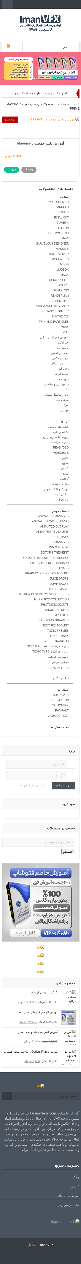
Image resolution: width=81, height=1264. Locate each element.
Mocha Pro (60, 259)
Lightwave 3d (58, 233)
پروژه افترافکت (59, 442)
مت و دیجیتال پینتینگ (56, 394)
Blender (62, 212)
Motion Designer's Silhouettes (44, 594)
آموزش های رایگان (68, 1195)
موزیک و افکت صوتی (56, 489)
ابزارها (65, 421)
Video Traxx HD (57, 641)
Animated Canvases (53, 516)
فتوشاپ (64, 379)
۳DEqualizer (59, 202)
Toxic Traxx (59, 636)
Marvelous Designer (52, 243)
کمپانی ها (63, 689)
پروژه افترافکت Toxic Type (50, 651)
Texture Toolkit (56, 625)
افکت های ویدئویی (58, 426)
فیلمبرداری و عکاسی (56, 384)
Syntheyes (60, 316)
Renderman (60, 295)
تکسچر (64, 468)
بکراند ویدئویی (60, 432)
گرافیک (64, 478)
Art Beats (61, 695)
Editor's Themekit (54, 552)
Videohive (61, 452)
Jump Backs (59, 583)
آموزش (64, 196)
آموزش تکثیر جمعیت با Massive (40, 143)
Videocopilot (58, 715)
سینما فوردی (61, 373)
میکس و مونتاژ (60, 494)
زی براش (63, 368)
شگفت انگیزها (60, 678)
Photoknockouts (55, 604)
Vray (65, 327)
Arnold (63, 207)
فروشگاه (64, 104)
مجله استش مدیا (59, 727)
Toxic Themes (58, 630)
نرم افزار (63, 499)
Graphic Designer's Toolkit (47, 573)
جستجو (68, 851)
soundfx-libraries (54, 620)
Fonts (64, 568)
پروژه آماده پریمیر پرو (56, 437)
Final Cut (61, 217)
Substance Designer (52, 306)
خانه (76, 104)
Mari (65, 238)
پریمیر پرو (63, 347)
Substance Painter (54, 311)
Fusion (63, 228)
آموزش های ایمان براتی (54, 337)
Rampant (62, 710)
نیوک (66, 405)
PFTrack (62, 274)
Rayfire (63, 285)
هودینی (64, 410)
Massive (62, 248)
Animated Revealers (52, 531)
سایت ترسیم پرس (68, 1205)
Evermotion (59, 700)
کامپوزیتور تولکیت (58, 656)
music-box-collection (51, 599)
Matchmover (59, 254)
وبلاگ (76, 1177)
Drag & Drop (59, 547)
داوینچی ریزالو (60, 363)
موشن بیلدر (62, 399)
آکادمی (75, 1186)
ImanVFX (47, 1245)
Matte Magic (59, 589)
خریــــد (11, 169)
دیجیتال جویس (60, 511)
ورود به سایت (63, 785)
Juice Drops (59, 578)
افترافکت (63, 342)
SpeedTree (60, 300)
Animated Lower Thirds (50, 521)
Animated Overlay (54, 526)
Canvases (61, 542)
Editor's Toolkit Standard (48, 563)
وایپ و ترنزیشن (59, 667)
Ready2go (61, 447)
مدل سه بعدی (60, 484)
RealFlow (61, 290)
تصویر (65, 463)
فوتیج (65, 473)
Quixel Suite (59, 280)
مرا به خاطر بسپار (27, 785)
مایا (67, 389)
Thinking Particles (54, 321)
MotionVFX (60, 705)
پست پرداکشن (60, 353)
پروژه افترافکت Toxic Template (47, 646)
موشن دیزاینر (60, 662)
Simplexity (60, 615)
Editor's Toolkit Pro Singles (46, 557)
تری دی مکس (60, 358)
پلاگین (65, 458)
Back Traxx (60, 537)
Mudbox (62, 269)
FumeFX (63, 222)
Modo (64, 264)
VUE (66, 332)
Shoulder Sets (57, 609)
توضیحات (29, 169)
